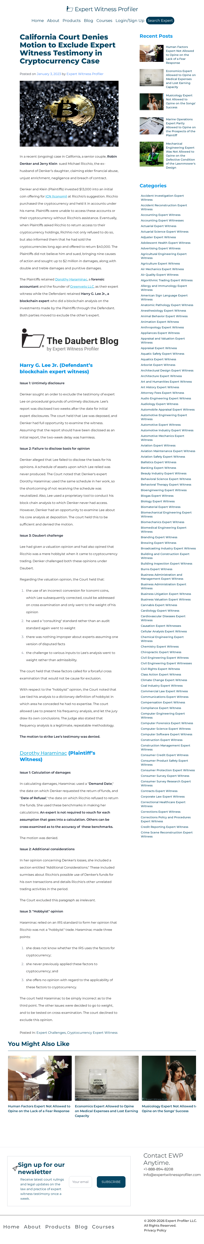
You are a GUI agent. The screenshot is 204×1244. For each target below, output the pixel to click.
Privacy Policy (155, 1230)
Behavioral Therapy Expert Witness (166, 484)
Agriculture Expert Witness (160, 263)
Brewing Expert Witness (158, 543)
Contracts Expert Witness (159, 791)
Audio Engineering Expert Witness (166, 398)
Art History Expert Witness (160, 387)
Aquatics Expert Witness (158, 359)
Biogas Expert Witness (157, 496)
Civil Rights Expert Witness (160, 669)
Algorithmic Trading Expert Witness (167, 280)
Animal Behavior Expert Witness (164, 316)
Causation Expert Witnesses (161, 626)
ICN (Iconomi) (56, 196)
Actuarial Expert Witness (158, 226)
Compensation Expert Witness (163, 702)
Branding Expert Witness (159, 537)
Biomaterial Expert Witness (160, 507)
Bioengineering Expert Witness (164, 490)
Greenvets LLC (82, 286)
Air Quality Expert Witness (159, 274)
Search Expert (160, 20)
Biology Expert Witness (158, 501)
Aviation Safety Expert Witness (163, 456)
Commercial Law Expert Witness (164, 691)
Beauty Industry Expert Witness (163, 473)
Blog (88, 20)
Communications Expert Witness (164, 697)
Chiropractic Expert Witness (161, 652)
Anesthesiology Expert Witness (163, 310)
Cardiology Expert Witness (160, 610)
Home (37, 20)
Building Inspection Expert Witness (166, 563)
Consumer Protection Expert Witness (168, 770)
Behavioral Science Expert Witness (166, 479)
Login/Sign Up (130, 20)
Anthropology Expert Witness (162, 327)
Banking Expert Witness (158, 468)
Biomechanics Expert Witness (162, 522)
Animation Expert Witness (160, 322)
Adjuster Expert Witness (158, 237)
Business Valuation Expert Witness (166, 599)
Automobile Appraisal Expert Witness (168, 409)
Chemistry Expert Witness (160, 646)
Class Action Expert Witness (161, 674)
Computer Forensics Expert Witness (167, 723)
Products (72, 20)
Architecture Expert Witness (161, 376)
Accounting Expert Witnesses (162, 220)
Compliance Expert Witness (161, 708)
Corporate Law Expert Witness (163, 796)
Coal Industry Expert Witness (162, 685)
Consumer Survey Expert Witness (165, 776)
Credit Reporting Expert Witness (164, 827)
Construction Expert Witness (161, 740)
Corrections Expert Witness (160, 812)
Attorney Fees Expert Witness (162, 393)
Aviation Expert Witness (158, 445)
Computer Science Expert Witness (166, 729)
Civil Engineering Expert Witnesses (166, 663)
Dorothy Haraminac (71, 279)
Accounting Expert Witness (160, 215)
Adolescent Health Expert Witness (165, 243)
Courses (104, 20)
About (53, 20)
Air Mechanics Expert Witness (162, 269)
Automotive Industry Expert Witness (167, 430)
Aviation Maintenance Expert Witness (168, 451)
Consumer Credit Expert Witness (164, 755)
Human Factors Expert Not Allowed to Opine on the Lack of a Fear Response (39, 1108)
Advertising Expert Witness (160, 248)
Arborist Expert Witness (158, 365)
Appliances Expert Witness (160, 333)
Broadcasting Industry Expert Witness (168, 548)
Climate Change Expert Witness (164, 680)
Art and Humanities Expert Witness (166, 381)
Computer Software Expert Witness (166, 734)
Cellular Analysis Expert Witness (164, 631)
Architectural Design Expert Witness (167, 370)
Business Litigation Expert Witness (166, 594)
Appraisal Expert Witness (159, 348)
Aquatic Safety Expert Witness (162, 353)
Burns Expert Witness (156, 569)
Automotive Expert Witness (161, 425)
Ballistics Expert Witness (158, 462)
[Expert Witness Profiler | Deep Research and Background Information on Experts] (102, 8)
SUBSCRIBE (111, 1182)
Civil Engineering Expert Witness (165, 658)
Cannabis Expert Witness (159, 605)
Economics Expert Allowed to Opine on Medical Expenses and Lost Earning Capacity (106, 1111)
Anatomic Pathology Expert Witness (167, 305)
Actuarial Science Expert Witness (164, 231)
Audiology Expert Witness (159, 404)
